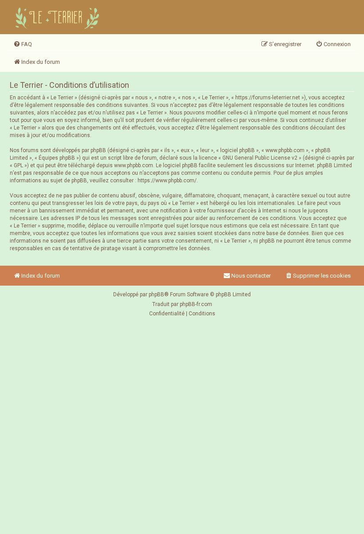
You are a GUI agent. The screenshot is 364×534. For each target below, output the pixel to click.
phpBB (156, 294)
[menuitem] (22, 44)
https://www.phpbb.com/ (167, 180)
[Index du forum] (59, 17)
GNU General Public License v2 (259, 158)
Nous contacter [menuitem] (251, 275)
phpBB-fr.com (196, 304)
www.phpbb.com (133, 165)
